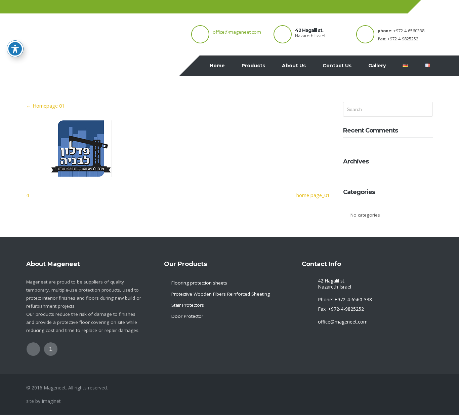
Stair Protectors (187, 305)
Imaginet (51, 401)
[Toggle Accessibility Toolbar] (15, 49)
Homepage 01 (45, 105)
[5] (81, 180)
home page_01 (313, 195)
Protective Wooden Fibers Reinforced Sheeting (220, 294)
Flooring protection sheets (199, 283)
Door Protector (187, 316)
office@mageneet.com (237, 32)
